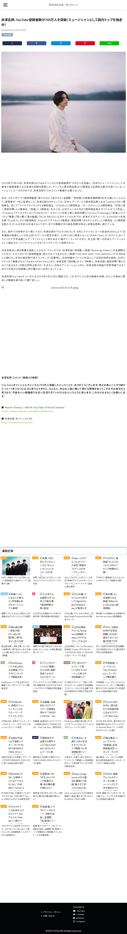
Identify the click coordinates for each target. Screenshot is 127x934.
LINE (109, 43)
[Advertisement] (63, 167)
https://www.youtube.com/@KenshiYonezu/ (28, 411)
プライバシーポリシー (52, 912)
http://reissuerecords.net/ (17, 422)
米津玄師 (7, 34)
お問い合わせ (49, 916)
